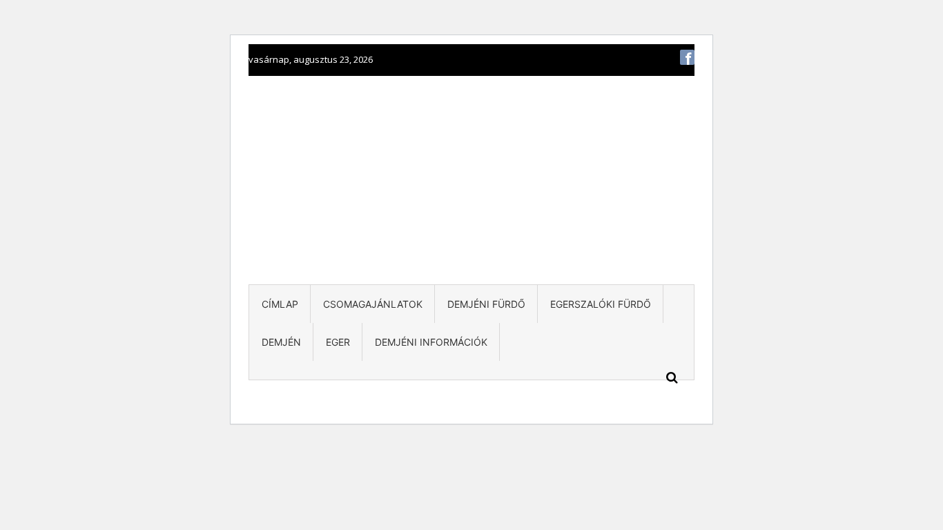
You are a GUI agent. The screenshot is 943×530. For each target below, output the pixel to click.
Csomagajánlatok (372, 304)
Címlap (280, 304)
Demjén (281, 342)
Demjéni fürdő (486, 304)
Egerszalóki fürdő (600, 304)
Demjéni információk (431, 342)
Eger (338, 342)
